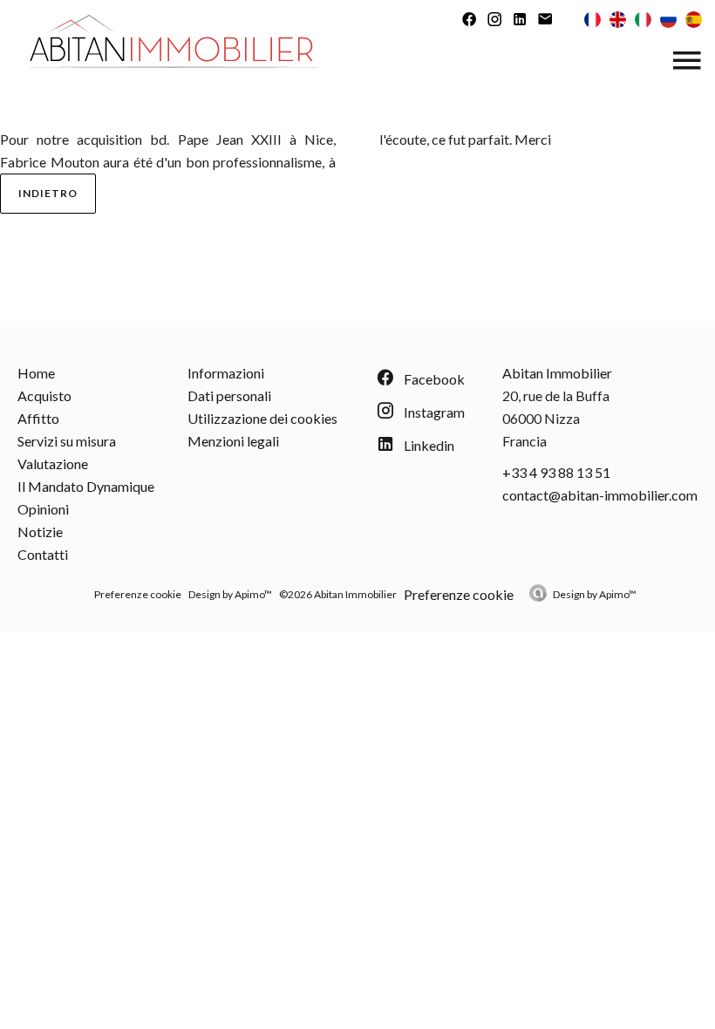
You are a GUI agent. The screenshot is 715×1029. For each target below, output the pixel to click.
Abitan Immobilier (557, 373)
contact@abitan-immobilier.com (600, 495)
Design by (595, 594)
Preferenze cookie (137, 594)
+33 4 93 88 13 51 (556, 472)
